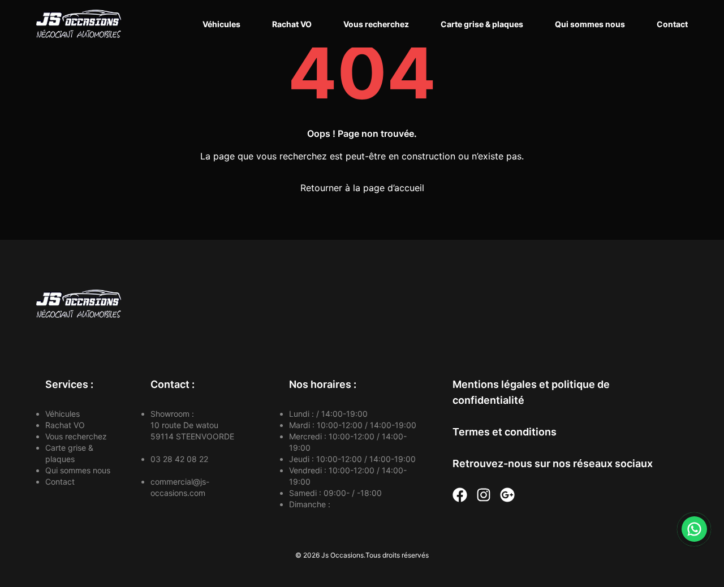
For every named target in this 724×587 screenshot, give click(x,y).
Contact (672, 24)
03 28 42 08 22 (179, 459)
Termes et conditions (505, 432)
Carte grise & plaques (482, 24)
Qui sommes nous (590, 24)
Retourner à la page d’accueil (362, 187)
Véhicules (221, 24)
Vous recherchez (376, 24)
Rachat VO (292, 24)
